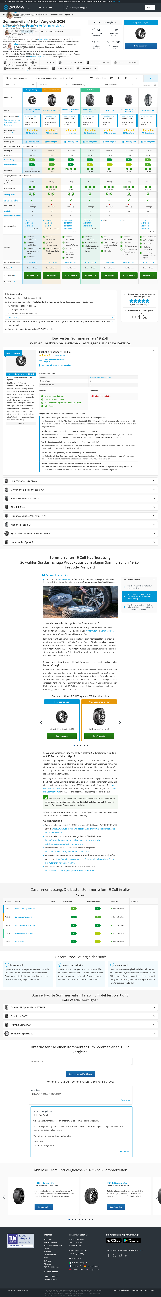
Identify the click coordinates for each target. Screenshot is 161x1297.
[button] (74, 745)
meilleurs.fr (76, 1266)
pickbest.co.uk (77, 1269)
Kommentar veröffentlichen (80, 1074)
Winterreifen (43, 39)
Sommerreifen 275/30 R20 (46, 1186)
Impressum (149, 1290)
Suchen (150, 7)
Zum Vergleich (44, 1207)
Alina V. (17, 44)
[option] (44, 1196)
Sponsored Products (52, 1276)
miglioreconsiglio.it (79, 1263)
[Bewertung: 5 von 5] (148, 301)
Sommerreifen (64, 579)
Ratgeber (48, 1261)
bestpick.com (94, 1269)
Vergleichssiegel (50, 1279)
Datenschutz (137, 1290)
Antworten (125, 1100)
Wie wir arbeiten (50, 1242)
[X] (125, 78)
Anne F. (17, 12)
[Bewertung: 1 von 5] (132, 301)
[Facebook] (118, 78)
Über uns (48, 1239)
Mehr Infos (116, 1)
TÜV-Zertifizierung (51, 1267)
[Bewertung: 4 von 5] (144, 301)
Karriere (47, 1252)
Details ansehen (140, 46)
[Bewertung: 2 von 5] (136, 301)
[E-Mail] (111, 78)
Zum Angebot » (32, 275)
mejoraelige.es (93, 1266)
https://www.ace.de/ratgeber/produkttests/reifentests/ (69, 870)
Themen (47, 1264)
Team (46, 1248)
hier (140, 1250)
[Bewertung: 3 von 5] (140, 301)
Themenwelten (50, 1255)
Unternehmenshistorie (53, 1245)
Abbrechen (102, 1074)
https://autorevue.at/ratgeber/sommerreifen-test (67, 851)
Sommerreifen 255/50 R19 (118, 1186)
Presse (47, 1258)
